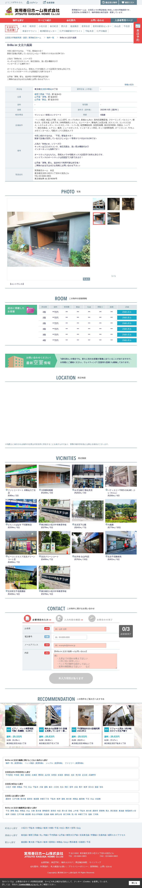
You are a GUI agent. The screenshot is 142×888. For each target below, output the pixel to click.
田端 (70, 811)
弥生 (101, 787)
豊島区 (67, 775)
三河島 (95, 814)
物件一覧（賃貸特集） (15, 763)
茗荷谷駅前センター (102, 26)
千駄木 (35, 787)
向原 (59, 811)
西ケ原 (64, 811)
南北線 (24, 835)
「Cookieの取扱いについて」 (29, 885)
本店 (24, 26)
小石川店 (43, 26)
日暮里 (13, 814)
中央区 (16, 775)
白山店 (117, 26)
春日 (50, 787)
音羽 (71, 787)
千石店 (127, 26)
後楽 (96, 787)
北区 (72, 775)
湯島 (46, 787)
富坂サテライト (29, 31)
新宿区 (28, 775)
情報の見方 (129, 85)
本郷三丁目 (44, 799)
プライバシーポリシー (78, 866)
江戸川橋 (15, 799)
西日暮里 (114, 811)
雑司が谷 (58, 814)
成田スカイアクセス (116, 835)
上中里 (75, 811)
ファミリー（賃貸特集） (75, 763)
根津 (85, 787)
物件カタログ (67, 862)
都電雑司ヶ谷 (130, 811)
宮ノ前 (74, 814)
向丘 (62, 787)
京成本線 (102, 835)
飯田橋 (82, 799)
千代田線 (53, 835)
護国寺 (8, 799)
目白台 (91, 787)
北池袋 (46, 814)
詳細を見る (126, 312)
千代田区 (9, 775)
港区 (22, 775)
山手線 (37, 97)
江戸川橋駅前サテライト (70, 31)
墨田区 (41, 775)
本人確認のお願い (58, 866)
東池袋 (121, 811)
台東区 (34, 775)
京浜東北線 (85, 835)
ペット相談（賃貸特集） (35, 763)
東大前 (69, 799)
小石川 (8, 787)
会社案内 (34, 866)
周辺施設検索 (81, 862)
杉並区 (60, 775)
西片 (81, 787)
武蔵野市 (92, 775)
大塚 (41, 787)
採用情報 (94, 866)
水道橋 (98, 799)
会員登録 (45, 862)
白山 (30, 787)
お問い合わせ (106, 866)
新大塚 (23, 799)
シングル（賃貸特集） (55, 763)
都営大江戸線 (72, 835)
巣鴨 (44, 97)
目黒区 (54, 775)
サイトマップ (95, 862)
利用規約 (44, 866)
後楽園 (36, 799)
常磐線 (94, 835)
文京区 (43, 89)
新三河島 (66, 814)
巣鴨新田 (46, 811)
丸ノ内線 (44, 835)
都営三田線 (39, 94)
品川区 (47, 775)
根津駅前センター (48, 31)
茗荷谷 (29, 799)
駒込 (44, 99)
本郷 (14, 787)
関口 (66, 787)
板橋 (52, 814)
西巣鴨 (102, 811)
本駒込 (49, 89)
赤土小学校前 (37, 814)
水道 (76, 787)
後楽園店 (74, 26)
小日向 (56, 787)
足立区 (85, 775)
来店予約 (55, 862)
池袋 (90, 814)
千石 (48, 94)
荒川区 (78, 775)
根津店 (33, 26)
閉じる (134, 883)
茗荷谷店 (86, 26)
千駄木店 (89, 31)
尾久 (107, 811)
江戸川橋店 (102, 31)
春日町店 (54, 26)
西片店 (64, 26)
